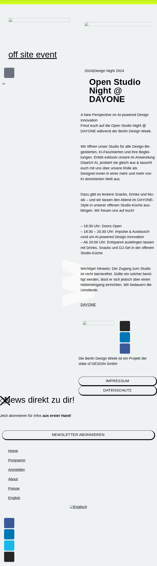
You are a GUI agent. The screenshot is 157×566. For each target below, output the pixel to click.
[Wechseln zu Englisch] (78, 507)
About (13, 479)
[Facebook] (125, 348)
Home (13, 451)
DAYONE (88, 305)
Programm (16, 460)
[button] (78, 1)
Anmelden (16, 470)
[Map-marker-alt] (9, 73)
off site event (32, 54)
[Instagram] (125, 326)
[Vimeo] (9, 545)
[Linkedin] (125, 337)
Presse (14, 488)
